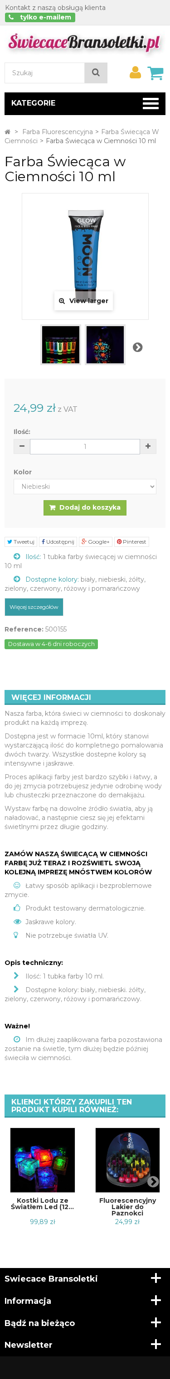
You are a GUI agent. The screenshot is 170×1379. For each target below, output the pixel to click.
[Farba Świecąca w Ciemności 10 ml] (61, 345)
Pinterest (133, 541)
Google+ (98, 541)
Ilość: (22, 432)
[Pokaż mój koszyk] (155, 73)
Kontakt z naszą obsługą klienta (55, 8)
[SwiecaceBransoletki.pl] (85, 43)
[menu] (135, 72)
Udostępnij (59, 541)
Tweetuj (23, 541)
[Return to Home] (7, 132)
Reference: (24, 629)
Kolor (24, 472)
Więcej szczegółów (34, 606)
